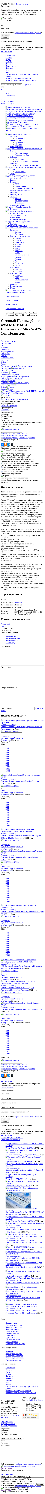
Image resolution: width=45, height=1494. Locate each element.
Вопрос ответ (11, 66)
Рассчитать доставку (27, 438)
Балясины (14, 230)
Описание (5, 374)
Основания (19, 234)
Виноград (18, 269)
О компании (10, 56)
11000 (8, 769)
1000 (7, 748)
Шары (12, 288)
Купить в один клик (27, 1466)
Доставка (9, 64)
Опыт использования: (9, 632)
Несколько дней (12, 641)
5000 (7, 756)
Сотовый (13, 136)
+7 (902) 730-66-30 (8, 4)
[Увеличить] (22, 393)
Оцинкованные (21, 186)
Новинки (9, 1352)
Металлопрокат (26, 126)
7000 (7, 761)
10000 (8, 767)
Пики (17, 278)
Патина (18, 259)
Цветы (17, 265)
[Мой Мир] (8, 444)
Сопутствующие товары (15, 1344)
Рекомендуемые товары (15, 1358)
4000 (7, 754)
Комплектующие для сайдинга (27, 161)
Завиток (18, 244)
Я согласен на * (22, 1464)
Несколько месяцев (13, 638)
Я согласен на (22, 33)
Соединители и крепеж (24, 188)
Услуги (8, 60)
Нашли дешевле (21, 436)
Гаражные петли (16, 213)
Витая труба (19, 242)
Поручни (18, 271)
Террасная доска (27, 120)
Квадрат (18, 246)
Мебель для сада (16, 195)
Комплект (5, 372)
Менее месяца (11, 636)
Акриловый (19, 159)
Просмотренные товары (10, 1140)
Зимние (18, 199)
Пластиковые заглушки (19, 219)
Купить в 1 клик (22, 433)
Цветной (18, 145)
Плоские (13, 209)
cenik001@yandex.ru (35, 1400)
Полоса (18, 261)
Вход (7, 93)
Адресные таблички (18, 178)
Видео (3, 389)
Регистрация (10, 95)
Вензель (18, 240)
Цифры (18, 282)
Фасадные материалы (33, 109)
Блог (7, 70)
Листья (17, 253)
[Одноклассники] (5, 444)
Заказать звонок (22, 4)
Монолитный (15, 140)
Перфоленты (15, 217)
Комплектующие (27, 118)
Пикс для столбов (22, 155)
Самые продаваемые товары (12, 1138)
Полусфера (19, 263)
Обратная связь (7, 1422)
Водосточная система (33, 112)
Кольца (17, 249)
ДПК (17, 184)
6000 (7, 758)
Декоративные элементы (20, 236)
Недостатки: (6, 667)
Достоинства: (6, 647)
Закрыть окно (6, 52)
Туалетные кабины (17, 205)
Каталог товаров (7, 101)
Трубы (12, 174)
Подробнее (5, 736)
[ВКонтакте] (2, 444)
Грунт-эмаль (22, 122)
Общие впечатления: (9, 688)
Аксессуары (5, 379)
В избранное (6, 740)
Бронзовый (5, 624)
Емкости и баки (26, 116)
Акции (8, 72)
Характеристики (7, 376)
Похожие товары (7, 383)
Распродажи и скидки (14, 1356)
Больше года (10, 643)
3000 (7, 752)
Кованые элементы (30, 124)
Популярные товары (14, 1354)
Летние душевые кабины (20, 190)
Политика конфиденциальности (18, 78)
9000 (7, 765)
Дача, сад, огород (28, 114)
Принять (40, 1484)
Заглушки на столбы (18, 215)
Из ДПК (13, 224)
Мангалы (13, 192)
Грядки (13, 182)
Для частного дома (17, 274)
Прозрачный (20, 138)
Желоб (12, 170)
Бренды (9, 62)
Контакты (9, 68)
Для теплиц (5, 626)
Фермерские (19, 203)
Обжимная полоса (22, 255)
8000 (7, 763)
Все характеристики (9, 406)
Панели (13, 151)
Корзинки (18, 251)
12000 (8, 771)
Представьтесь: (7, 708)
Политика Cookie (23, 1491)
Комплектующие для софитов (26, 165)
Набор (3, 370)
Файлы (3, 387)
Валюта (18, 238)
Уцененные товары (13, 1360)
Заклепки (14, 284)
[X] (12, 444)
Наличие (4, 385)
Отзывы (9, 58)
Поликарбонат (25, 107)
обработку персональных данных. (28, 33)
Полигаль (5, 410)
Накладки (18, 276)
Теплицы (13, 197)
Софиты (13, 163)
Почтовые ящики (21, 280)
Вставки (18, 232)
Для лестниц (15, 267)
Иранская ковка (16, 286)
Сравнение (18, 738)
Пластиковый (20, 172)
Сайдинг (13, 157)
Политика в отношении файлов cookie (21, 80)
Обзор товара (6, 368)
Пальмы (18, 257)
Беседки (13, 180)
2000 (7, 750)
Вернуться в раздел (8, 366)
